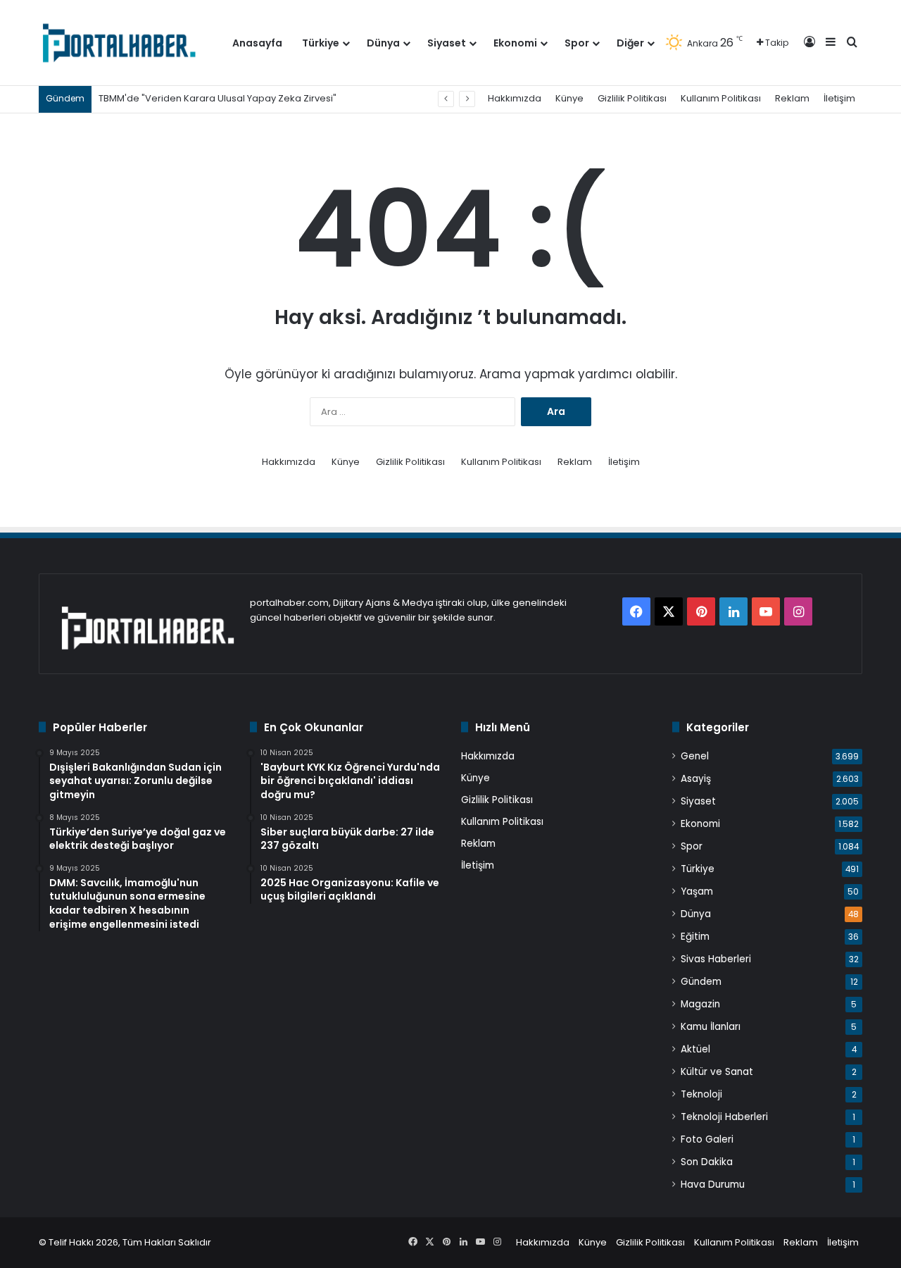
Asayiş (696, 778)
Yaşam (697, 891)
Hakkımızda (514, 98)
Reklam (792, 98)
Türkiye (320, 43)
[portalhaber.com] (118, 42)
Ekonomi (515, 43)
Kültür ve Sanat (717, 1072)
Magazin (700, 1004)
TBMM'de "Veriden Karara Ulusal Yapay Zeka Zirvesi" (217, 98)
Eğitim (695, 936)
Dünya (383, 43)
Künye (569, 98)
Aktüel (695, 1049)
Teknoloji (701, 1094)
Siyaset (446, 43)
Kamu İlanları (711, 1026)
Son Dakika (707, 1162)
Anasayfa (257, 43)
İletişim (839, 98)
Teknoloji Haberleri (724, 1117)
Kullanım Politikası (721, 98)
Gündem (701, 981)
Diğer (630, 43)
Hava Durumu (713, 1184)
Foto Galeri (707, 1139)
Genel (695, 756)
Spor (577, 43)
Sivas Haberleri (716, 959)
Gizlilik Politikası (632, 98)
